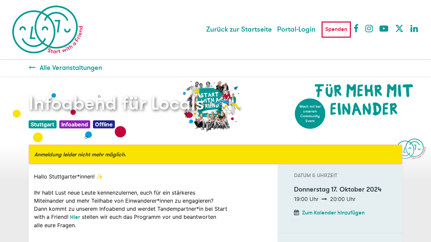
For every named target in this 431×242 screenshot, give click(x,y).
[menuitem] (238, 30)
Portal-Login (296, 29)
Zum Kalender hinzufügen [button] (333, 212)
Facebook (357, 28)
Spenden (336, 29)
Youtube (383, 28)
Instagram (369, 28)
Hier (75, 217)
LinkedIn (414, 28)
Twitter (399, 28)
